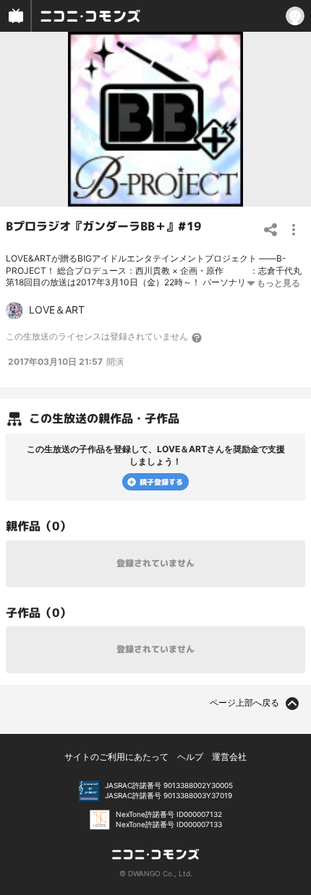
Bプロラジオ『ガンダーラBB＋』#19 (103, 226)
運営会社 (229, 756)
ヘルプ (190, 756)
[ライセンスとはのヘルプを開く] (197, 337)
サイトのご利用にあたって (116, 756)
